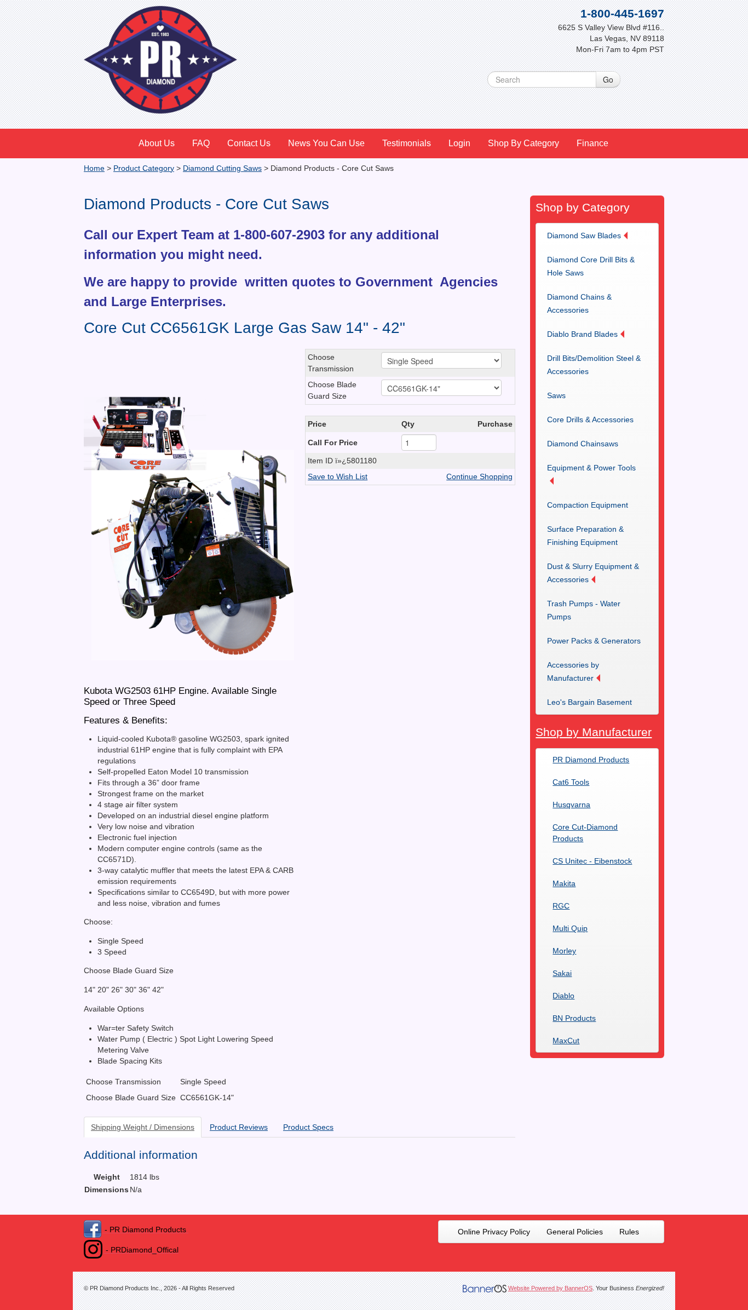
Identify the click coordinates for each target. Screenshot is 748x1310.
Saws (556, 395)
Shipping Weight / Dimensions (142, 1127)
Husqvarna (571, 804)
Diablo (563, 995)
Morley (564, 950)
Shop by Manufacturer (594, 732)
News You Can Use (326, 143)
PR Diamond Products (591, 759)
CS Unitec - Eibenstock (592, 861)
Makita (564, 883)
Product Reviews (239, 1127)
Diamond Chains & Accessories (579, 303)
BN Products (574, 1018)
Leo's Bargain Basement (589, 702)
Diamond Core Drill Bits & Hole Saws (591, 266)
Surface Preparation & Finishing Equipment (585, 536)
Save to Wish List (337, 476)
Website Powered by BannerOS (550, 1288)
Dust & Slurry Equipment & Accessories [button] (593, 573)
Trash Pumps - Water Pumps (583, 610)
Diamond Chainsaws (582, 443)
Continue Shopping (479, 476)
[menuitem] (157, 143)
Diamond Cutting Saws (222, 168)
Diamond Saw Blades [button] (584, 235)
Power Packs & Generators (594, 640)
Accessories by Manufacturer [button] (573, 671)
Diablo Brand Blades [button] (582, 334)
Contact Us (249, 143)
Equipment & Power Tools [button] (591, 467)
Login (459, 143)
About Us (157, 143)
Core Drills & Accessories (590, 419)
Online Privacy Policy (494, 1231)
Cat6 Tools (571, 782)
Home (94, 168)
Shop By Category (523, 143)
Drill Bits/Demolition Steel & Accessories (594, 365)
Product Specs (308, 1127)
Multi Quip (570, 928)
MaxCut (566, 1040)
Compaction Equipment (587, 505)
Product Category (143, 168)
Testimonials (406, 143)
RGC (561, 905)
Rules (629, 1231)
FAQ (201, 143)
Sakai (562, 973)
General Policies (574, 1231)
